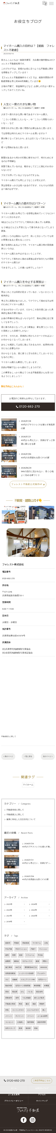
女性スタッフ (10, 1028)
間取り (45, 961)
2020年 (34, 915)
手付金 (40, 955)
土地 (46, 943)
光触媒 (14, 979)
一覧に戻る (28, 756)
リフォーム (30, 955)
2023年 (9, 910)
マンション (43, 949)
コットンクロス (18, 1010)
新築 (20, 1028)
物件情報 (30, 1022)
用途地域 (25, 943)
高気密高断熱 (10, 973)
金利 (17, 998)
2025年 (9, 904)
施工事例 (8, 967)
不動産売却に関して (15, 809)
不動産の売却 (10, 1004)
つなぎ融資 (26, 998)
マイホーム (28, 784)
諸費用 (7, 961)
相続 (34, 1004)
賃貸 (20, 955)
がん (22, 991)
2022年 (34, 910)
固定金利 (39, 991)
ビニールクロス (33, 1010)
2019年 (9, 921)
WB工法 (18, 967)
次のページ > (48, 756)
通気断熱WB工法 (31, 967)
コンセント (9, 1022)
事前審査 (37, 985)
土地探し (20, 1022)
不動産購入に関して (8, 736)
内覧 (7, 1010)
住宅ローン (42, 979)
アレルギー (41, 973)
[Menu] (51, 3)
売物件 (41, 1004)
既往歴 (14, 991)
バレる (30, 991)
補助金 (16, 961)
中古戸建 (8, 949)
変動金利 (8, 998)
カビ (7, 979)
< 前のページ (8, 756)
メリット (8, 1016)
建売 (7, 955)
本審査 (46, 985)
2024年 (34, 904)
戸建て (33, 949)
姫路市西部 (41, 1022)
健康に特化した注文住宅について (21, 819)
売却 (20, 1004)
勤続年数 (8, 985)
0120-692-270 (29, 406)
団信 (7, 991)
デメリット (20, 1016)
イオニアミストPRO (28, 979)
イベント (30, 1016)
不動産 (16, 943)
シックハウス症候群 (26, 973)
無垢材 (28, 1028)
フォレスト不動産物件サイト (16, 77)
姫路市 (7, 943)
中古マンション (21, 949)
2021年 (9, 915)
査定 (27, 1004)
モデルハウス (27, 961)
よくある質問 (42, 1016)
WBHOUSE (43, 967)
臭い (44, 1010)
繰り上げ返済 (39, 998)
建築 (37, 961)
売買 (14, 955)
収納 (35, 1028)
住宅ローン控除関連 (23, 985)
